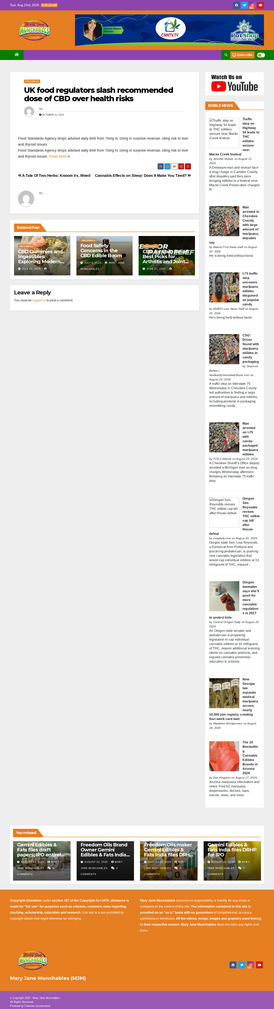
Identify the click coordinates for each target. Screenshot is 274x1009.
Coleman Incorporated (37, 1005)
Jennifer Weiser (223, 158)
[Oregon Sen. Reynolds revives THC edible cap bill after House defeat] (224, 512)
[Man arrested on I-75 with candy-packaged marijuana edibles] (224, 437)
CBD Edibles (32, 81)
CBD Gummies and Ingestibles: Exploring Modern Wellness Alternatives (40, 261)
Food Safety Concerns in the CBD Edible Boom (101, 250)
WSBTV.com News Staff (228, 308)
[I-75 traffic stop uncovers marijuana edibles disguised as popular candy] (224, 287)
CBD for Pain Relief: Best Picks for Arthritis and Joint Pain (166, 259)
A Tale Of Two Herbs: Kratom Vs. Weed (55, 175)
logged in (39, 300)
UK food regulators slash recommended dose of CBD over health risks (98, 94)
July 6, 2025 (92, 262)
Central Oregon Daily (227, 622)
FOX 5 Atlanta (222, 458)
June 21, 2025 (156, 268)
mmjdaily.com (222, 538)
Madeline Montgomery (228, 723)
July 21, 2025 (31, 268)
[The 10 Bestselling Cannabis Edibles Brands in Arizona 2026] (224, 756)
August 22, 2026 (33, 862)
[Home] (17, 55)
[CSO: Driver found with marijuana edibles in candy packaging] (224, 349)
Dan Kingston (222, 777)
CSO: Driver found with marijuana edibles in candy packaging (251, 348)
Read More (58, 156)
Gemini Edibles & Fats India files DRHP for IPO (232, 850)
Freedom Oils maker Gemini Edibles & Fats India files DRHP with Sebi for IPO (168, 852)
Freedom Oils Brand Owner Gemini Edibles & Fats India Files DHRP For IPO (104, 852)
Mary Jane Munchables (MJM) (48, 978)
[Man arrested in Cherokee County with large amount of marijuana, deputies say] (224, 221)
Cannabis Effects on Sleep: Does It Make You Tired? (141, 175)
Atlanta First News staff (228, 247)
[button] (226, 55)
